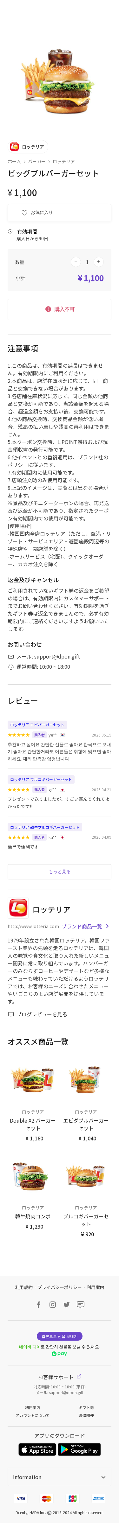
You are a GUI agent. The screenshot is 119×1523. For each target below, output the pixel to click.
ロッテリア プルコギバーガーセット (41, 779)
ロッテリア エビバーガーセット (37, 724)
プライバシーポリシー (59, 1287)
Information (27, 1477)
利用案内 (95, 1287)
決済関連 (86, 1415)
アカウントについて (33, 1415)
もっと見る (60, 871)
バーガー (37, 161)
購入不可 (64, 309)
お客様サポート (56, 1377)
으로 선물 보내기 (60, 1336)
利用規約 (24, 1287)
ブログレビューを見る (42, 1014)
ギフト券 (86, 1407)
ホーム (14, 161)
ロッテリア (64, 161)
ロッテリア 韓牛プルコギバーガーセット (45, 827)
